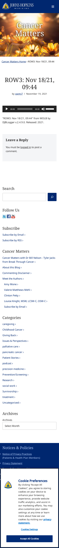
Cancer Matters (29, 29)
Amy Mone (10, 284)
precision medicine (13, 369)
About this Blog (11, 267)
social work (8, 385)
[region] (29, 508)
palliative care (10, 346)
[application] (29, 109)
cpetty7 (19, 93)
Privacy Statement (12, 463)
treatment (8, 397)
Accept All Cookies (29, 538)
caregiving (8, 324)
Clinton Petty (11, 295)
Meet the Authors (12, 278)
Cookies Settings (29, 529)
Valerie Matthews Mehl (17, 289)
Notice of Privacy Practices (17, 454)
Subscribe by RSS (12, 240)
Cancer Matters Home (14, 61)
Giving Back (9, 335)
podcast (6, 363)
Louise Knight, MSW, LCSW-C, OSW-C (25, 301)
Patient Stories (10, 357)
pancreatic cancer (12, 352)
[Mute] (43, 109)
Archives (7, 420)
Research (7, 380)
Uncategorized (10, 402)
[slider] (50, 109)
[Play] (6, 109)
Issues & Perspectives (14, 340)
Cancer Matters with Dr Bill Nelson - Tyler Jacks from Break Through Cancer (28, 259)
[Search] (52, 197)
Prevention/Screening (14, 374)
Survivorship (9, 391)
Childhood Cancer (12, 329)
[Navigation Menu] (53, 6)
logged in (25, 147)
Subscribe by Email (13, 234)
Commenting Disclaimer (16, 273)
